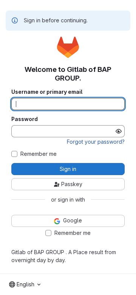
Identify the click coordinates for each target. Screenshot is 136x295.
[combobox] (25, 284)
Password (24, 119)
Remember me (38, 154)
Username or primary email (46, 92)
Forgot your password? (96, 141)
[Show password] (119, 131)
